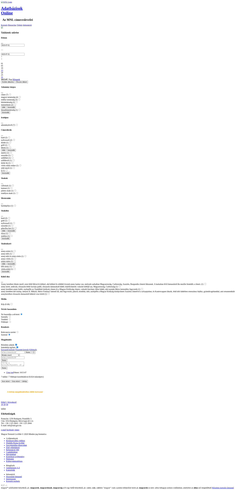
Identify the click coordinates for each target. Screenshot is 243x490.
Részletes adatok (8, 345)
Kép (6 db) (5, 304)
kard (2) (4, 137)
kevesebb (11, 107)
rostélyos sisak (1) (8, 193)
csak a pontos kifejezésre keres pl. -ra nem (128, 488)
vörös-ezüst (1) (7, 269)
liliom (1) (5, 148)
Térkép (19, 25)
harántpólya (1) (7, 206)
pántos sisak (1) (7, 191)
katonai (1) (5, 188)
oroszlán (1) (6, 155)
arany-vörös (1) (7, 259)
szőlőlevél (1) (6, 160)
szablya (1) (5, 236)
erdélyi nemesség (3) (9, 100)
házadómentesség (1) (9, 110)
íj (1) (3, 170)
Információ (27, 25)
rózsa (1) (4, 233)
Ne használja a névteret (10, 314)
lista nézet (16, 381)
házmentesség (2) (8, 102)
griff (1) (4, 145)
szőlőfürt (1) (6, 158)
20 (5, 404)
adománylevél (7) (8, 125)
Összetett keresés (22, 350)
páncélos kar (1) (7, 228)
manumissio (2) (7, 105)
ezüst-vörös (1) (7, 261)
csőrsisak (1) (6, 186)
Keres (28, 352)
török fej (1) (6, 163)
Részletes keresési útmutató (223, 488)
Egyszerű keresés (8, 350)
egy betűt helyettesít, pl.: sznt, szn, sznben (83, 488)
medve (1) (5, 153)
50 (7, 404)
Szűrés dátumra (8, 82)
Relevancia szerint (8, 332)
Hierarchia (12, 25)
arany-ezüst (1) (7, 251)
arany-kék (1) (6, 254)
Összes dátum (21, 82)
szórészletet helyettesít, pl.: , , (32, 488)
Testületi (4, 319)
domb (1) (5, 143)
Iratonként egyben (8, 347)
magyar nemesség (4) (9, 97)
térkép (24, 381)
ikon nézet (6, 381)
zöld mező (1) (7, 168)
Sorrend (4, 335)
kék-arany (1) (6, 266)
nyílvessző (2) (7, 140)
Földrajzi (5, 322)
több (3, 107)
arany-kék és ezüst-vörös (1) (12, 256)
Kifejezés (33, 350)
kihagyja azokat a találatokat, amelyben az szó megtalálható (183, 488)
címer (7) (5, 95)
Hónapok (16, 79)
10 (2, 404)
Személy (4, 317)
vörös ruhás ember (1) (10, 165)
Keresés (4, 25)
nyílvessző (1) (7, 223)
